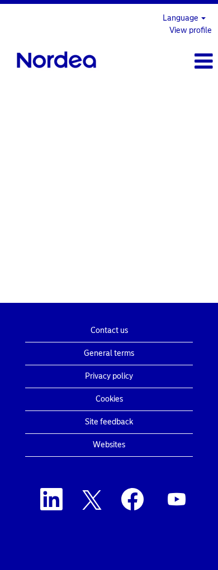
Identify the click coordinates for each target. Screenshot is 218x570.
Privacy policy (109, 376)
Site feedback (109, 422)
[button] (181, 61)
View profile (190, 30)
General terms (109, 353)
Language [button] (181, 18)
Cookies (109, 399)
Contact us (109, 330)
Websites (109, 445)
